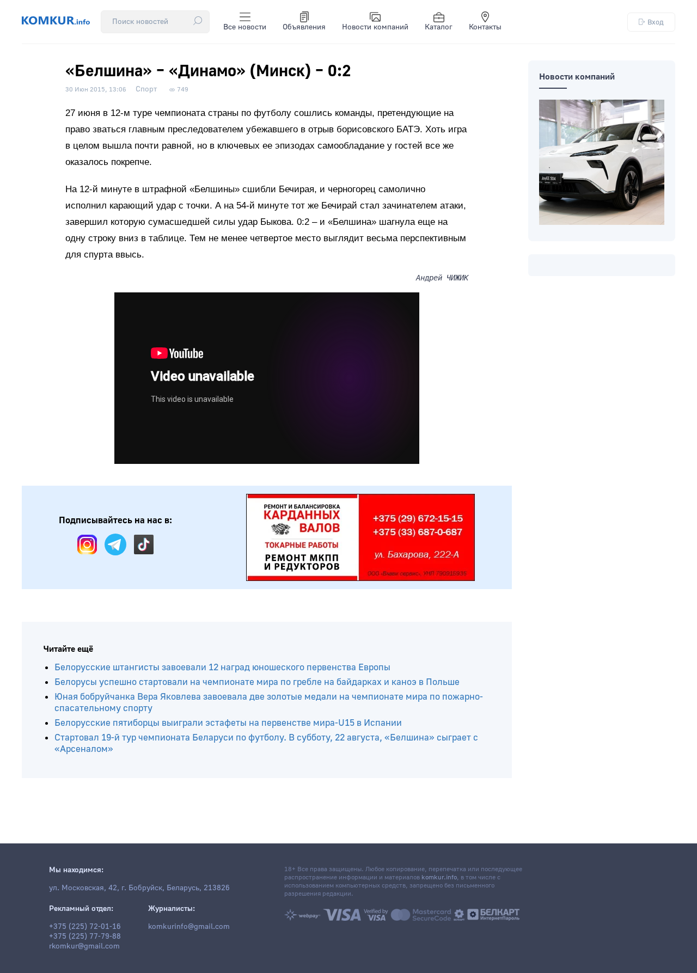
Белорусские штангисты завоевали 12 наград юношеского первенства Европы (222, 667)
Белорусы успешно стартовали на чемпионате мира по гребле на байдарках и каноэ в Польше (257, 682)
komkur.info (439, 877)
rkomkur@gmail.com (84, 946)
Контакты (485, 27)
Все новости (244, 27)
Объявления (304, 27)
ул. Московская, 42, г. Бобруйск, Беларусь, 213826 (139, 888)
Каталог (439, 27)
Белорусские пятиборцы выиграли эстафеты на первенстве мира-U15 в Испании (228, 723)
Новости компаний (375, 27)
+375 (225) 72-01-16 (85, 927)
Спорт (146, 89)
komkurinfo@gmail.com (189, 927)
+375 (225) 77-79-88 (85, 936)
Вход (655, 22)
